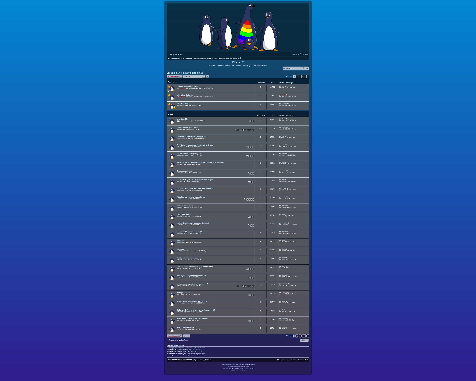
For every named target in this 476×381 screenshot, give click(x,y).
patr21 (181, 285)
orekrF (181, 277)
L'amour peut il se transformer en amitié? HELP (195, 267)
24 (247, 130)
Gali (283, 86)
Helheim (181, 88)
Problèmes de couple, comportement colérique (195, 145)
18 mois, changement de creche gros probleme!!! (195, 188)
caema (181, 259)
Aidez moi (181, 240)
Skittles (181, 320)
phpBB (232, 364)
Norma (284, 119)
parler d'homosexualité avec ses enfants (192, 319)
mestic (284, 127)
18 (242, 286)
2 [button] (297, 76)
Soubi (283, 95)
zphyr (181, 129)
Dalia (180, 146)
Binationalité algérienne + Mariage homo (192, 136)
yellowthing (183, 138)
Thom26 (181, 242)
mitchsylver (182, 303)
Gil (282, 310)
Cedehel (284, 292)
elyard (283, 266)
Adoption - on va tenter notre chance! (191, 197)
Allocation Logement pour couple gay (191, 275)
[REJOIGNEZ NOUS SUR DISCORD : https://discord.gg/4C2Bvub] (238, 27)
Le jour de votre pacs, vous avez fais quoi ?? (194, 223)
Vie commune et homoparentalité (185, 72)
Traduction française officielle (235, 366)
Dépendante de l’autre (185, 206)
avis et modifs (182, 119)
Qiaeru (247, 366)
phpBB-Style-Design (248, 368)
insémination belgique (185, 327)
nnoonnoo (285, 284)
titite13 (181, 268)
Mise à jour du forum (185, 95)
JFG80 (181, 225)
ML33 (180, 164)
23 (245, 130)
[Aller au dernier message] (285, 86)
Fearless (181, 155)
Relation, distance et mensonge (189, 258)
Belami (181, 216)
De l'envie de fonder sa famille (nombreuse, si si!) (196, 310)
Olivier (181, 199)
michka (181, 173)
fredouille (181, 105)
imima (283, 301)
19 (245, 286)
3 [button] (299, 76)
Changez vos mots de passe (187, 86)
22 (242, 130)
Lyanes (181, 311)
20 (247, 286)
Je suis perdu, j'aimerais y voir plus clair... (193, 301)
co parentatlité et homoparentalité (190, 232)
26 (252, 130)
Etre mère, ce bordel (184, 171)
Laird (283, 145)
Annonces (210, 88)
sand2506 (182, 233)
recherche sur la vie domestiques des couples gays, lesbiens (200, 162)
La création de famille (185, 214)
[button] (308, 76)
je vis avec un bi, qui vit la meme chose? (192, 284)
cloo (180, 294)
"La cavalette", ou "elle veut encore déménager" (195, 180)
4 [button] (302, 76)
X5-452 (181, 329)
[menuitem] (180, 54)
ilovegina (181, 190)
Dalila (283, 136)
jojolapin (181, 207)
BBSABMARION (184, 251)
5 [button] (305, 76)
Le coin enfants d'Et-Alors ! (187, 128)
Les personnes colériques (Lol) (189, 154)
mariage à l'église (183, 293)
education (180, 249)
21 (250, 286)
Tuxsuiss (284, 223)
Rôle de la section (184, 104)
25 (250, 130)
